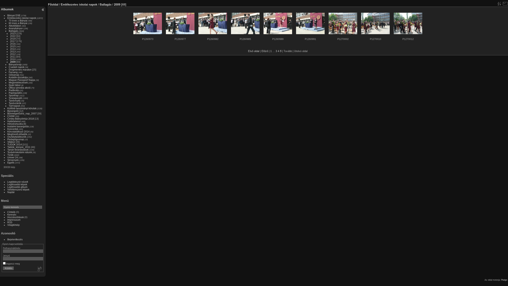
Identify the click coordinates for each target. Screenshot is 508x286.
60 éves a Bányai (18, 23)
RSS (9, 222)
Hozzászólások (15, 217)
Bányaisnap (15, 64)
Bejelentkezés (15, 239)
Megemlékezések (18, 82)
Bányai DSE (13, 15)
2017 (13, 41)
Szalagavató (15, 98)
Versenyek (13, 160)
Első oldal (253, 51)
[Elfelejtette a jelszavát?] (39, 269)
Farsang (13, 72)
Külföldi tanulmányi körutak (22, 108)
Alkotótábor (15, 25)
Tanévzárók (15, 103)
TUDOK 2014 (14, 144)
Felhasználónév (11, 248)
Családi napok (16, 67)
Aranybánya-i (16, 28)
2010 (13, 59)
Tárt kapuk (14, 105)
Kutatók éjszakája (18, 77)
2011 (13, 56)
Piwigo (504, 280)
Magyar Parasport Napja (22, 80)
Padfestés (14, 90)
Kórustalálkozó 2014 (18, 131)
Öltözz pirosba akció (20, 87)
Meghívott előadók (17, 134)
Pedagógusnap (15, 139)
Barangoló (13, 111)
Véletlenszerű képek (18, 189)
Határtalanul (14, 121)
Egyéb (10, 162)
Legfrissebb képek (17, 184)
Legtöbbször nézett (17, 182)
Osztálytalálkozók (16, 136)
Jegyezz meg (13, 263)
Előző (265, 51)
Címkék (11, 212)
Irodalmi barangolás (18, 126)
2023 (13, 33)
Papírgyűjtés (15, 93)
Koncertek (12, 129)
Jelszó (6, 255)
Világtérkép (13, 225)
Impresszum (13, 219)
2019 (13, 38)
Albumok (7, 9)
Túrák (10, 155)
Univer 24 (12, 157)
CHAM (10, 116)
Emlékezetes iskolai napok (21, 18)
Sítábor (11, 142)
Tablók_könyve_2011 (18, 147)
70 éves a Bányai (18, 20)
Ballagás (13, 31)
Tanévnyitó (14, 100)
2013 (13, 51)
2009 (13, 62)
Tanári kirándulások (18, 149)
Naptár (11, 192)
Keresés (11, 214)
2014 (13, 49)
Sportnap (14, 95)
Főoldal (53, 4)
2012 (13, 54)
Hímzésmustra (15, 124)
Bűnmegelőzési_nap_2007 (22, 113)
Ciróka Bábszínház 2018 (20, 118)
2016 (13, 44)
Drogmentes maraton (20, 69)
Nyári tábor (15, 85)
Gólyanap (14, 74)
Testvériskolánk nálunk (19, 152)
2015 (13, 46)
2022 (13, 36)
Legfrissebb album (17, 187)
